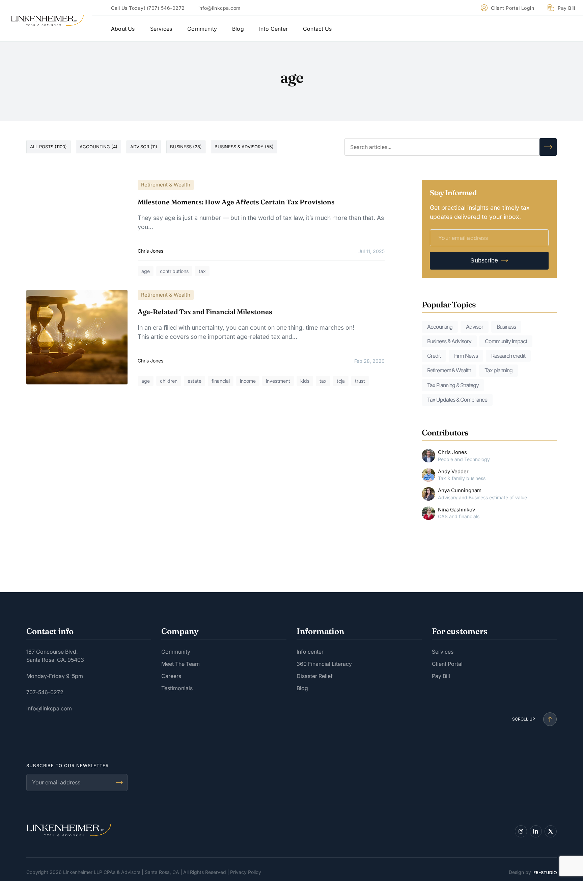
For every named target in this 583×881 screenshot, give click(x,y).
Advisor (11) (143, 146)
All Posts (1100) (48, 146)
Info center (310, 651)
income (248, 381)
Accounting (439, 326)
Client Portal (447, 663)
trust (360, 381)
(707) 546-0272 (166, 8)
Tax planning (498, 370)
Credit (434, 355)
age (145, 271)
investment (278, 381)
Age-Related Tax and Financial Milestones (205, 311)
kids (304, 381)
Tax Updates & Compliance (457, 399)
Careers (171, 676)
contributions (174, 271)
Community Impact (506, 341)
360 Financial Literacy (324, 663)
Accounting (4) (98, 146)
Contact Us (317, 28)
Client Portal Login (512, 8)
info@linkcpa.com (219, 8)
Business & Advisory (449, 341)
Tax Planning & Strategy (453, 385)
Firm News (466, 355)
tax (202, 271)
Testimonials (177, 688)
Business (506, 326)
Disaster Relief (315, 676)
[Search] (548, 147)
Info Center (273, 28)
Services (161, 28)
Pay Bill (566, 8)
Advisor (474, 326)
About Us (123, 28)
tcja (341, 381)
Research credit (508, 355)
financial (221, 381)
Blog (238, 28)
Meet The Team (180, 663)
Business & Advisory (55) (244, 146)
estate (194, 381)
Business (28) (186, 146)
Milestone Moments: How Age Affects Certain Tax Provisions (236, 202)
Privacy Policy (245, 872)
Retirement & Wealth (165, 184)
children (168, 381)
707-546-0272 (44, 692)
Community (202, 28)
